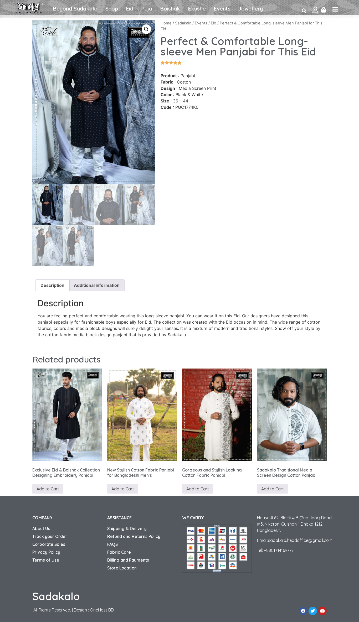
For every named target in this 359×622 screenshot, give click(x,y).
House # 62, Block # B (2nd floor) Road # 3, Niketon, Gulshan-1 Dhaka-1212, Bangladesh (294, 524)
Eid (129, 8)
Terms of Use (45, 560)
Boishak (170, 8)
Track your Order (49, 536)
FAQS (112, 544)
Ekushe (197, 8)
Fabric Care (119, 552)
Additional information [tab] (97, 285)
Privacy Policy (46, 552)
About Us (41, 528)
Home (166, 23)
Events (222, 8)
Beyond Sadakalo (75, 8)
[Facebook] (303, 611)
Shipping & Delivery (127, 528)
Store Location (122, 568)
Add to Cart (48, 488)
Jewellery (250, 8)
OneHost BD (102, 610)
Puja (146, 8)
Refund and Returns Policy (133, 536)
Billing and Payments (128, 560)
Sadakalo (183, 23)
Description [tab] (52, 285)
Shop (111, 8)
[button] (146, 29)
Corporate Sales (48, 544)
